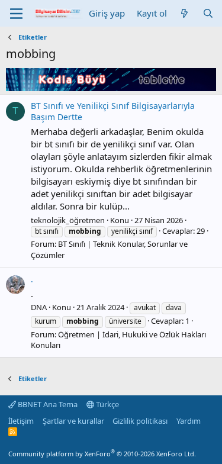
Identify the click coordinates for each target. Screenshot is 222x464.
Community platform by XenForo (102, 453)
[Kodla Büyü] (111, 88)
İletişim (21, 420)
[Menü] (16, 13)
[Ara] (208, 13)
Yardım (188, 420)
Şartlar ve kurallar (73, 420)
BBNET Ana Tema (47, 404)
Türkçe (106, 404)
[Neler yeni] (184, 13)
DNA (39, 307)
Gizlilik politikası (140, 420)
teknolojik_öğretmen (68, 220)
